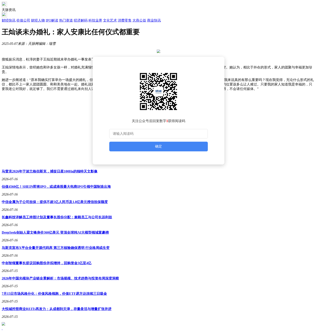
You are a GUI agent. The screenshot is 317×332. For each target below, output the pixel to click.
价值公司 (23, 20)
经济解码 (81, 20)
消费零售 (125, 20)
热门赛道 (66, 20)
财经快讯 (9, 20)
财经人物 (38, 20)
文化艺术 (110, 20)
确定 (158, 146)
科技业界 (95, 20)
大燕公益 (139, 20)
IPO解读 (52, 20)
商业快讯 (154, 20)
